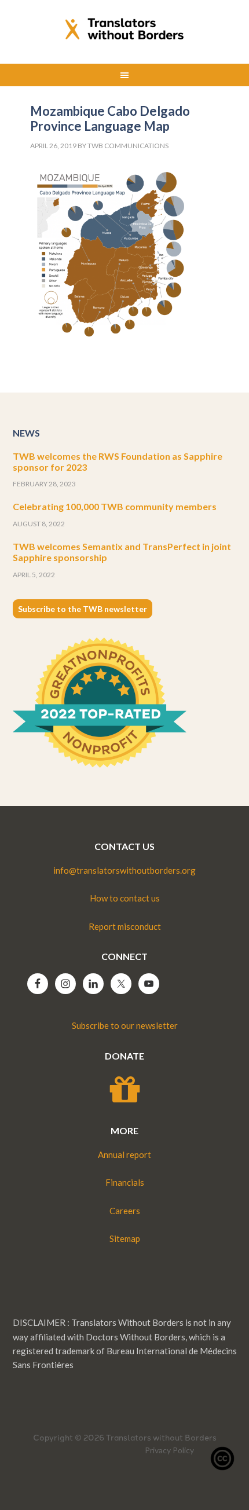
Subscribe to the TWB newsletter (82, 609)
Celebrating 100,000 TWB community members (115, 506)
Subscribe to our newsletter (125, 1025)
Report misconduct (125, 926)
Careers (124, 1210)
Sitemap (124, 1238)
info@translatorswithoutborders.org (124, 870)
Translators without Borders (125, 29)
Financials (124, 1182)
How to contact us (125, 898)
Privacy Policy (169, 1450)
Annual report (124, 1154)
